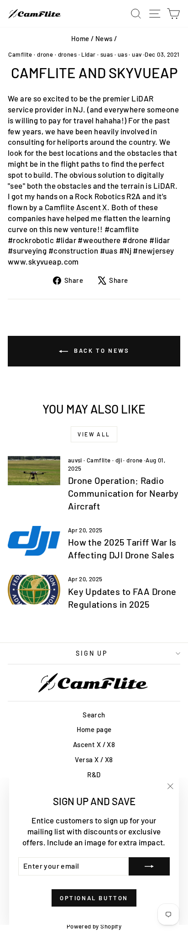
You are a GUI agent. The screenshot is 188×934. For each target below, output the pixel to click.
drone (45, 54)
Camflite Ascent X (76, 207)
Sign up (92, 653)
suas (106, 54)
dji (118, 460)
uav (136, 54)
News (104, 38)
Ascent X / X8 (94, 744)
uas (122, 54)
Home (80, 38)
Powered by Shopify (94, 926)
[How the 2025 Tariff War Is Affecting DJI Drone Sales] (34, 540)
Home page (94, 729)
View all (94, 434)
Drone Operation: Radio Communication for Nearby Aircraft (123, 493)
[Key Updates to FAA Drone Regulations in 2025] (34, 589)
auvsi (75, 460)
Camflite (20, 54)
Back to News (101, 350)
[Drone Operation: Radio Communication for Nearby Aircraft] (34, 470)
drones (67, 54)
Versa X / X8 (94, 759)
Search (94, 715)
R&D (93, 774)
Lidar (88, 54)
